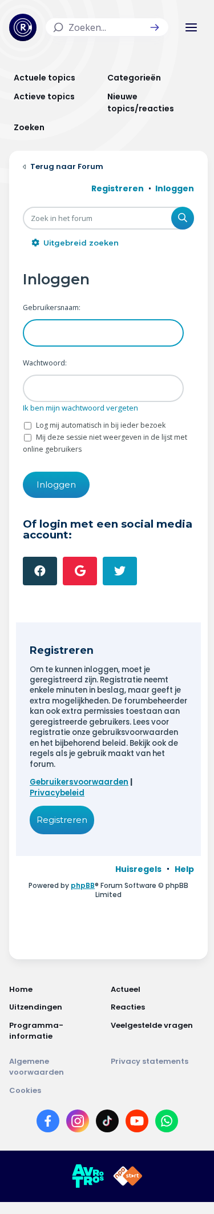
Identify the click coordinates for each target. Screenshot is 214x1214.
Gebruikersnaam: (51, 307)
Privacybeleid (57, 792)
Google (80, 571)
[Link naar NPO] (128, 1176)
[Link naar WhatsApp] (166, 1123)
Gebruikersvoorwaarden (79, 782)
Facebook (40, 571)
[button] (154, 27)
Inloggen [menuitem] (174, 188)
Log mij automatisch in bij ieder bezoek (99, 425)
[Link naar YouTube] (137, 1123)
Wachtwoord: (45, 363)
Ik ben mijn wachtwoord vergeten (80, 408)
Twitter (120, 571)
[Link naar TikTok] (107, 1123)
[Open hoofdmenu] (191, 27)
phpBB (83, 885)
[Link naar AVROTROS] (88, 1176)
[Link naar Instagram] (77, 1123)
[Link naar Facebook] (48, 1123)
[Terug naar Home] (23, 27)
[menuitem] (138, 869)
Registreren (62, 819)
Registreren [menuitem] (117, 188)
